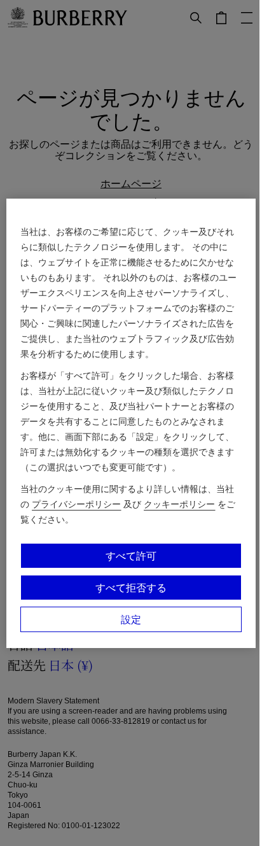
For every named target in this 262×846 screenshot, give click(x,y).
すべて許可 (131, 555)
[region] (130, 423)
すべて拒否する (131, 587)
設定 (131, 619)
